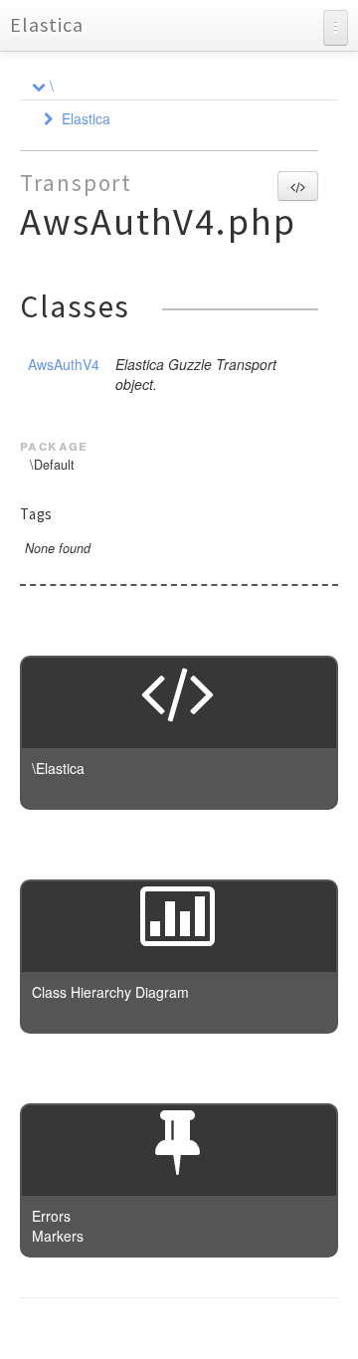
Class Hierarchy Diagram (110, 992)
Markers (58, 1236)
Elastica (47, 24)
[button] (297, 186)
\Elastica (58, 768)
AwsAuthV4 (63, 364)
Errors (51, 1216)
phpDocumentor (261, 1329)
